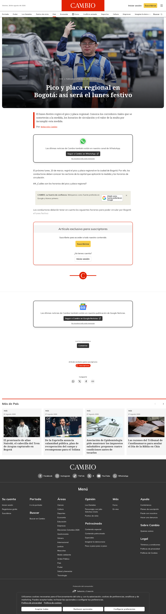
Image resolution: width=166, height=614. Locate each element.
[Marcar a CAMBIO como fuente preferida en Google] (112, 198)
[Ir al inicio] (83, 5)
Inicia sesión (83, 259)
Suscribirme (83, 244)
